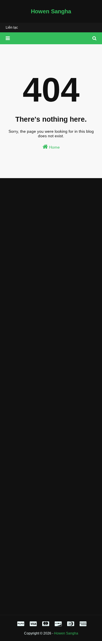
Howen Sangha (51, 11)
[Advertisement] (51, 236)
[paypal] (21, 624)
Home (54, 147)
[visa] (33, 624)
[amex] (82, 624)
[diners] (70, 624)
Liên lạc (12, 27)
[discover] (58, 624)
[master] (45, 624)
